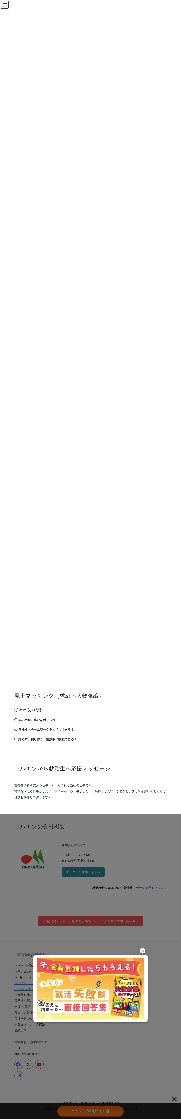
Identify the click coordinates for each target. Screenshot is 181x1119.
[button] (142, 951)
